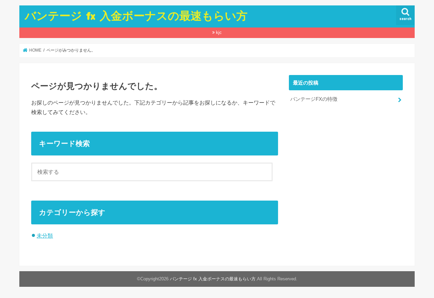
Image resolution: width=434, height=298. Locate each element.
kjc (219, 32)
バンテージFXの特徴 (313, 99)
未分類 (45, 235)
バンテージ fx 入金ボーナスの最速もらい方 (136, 15)
